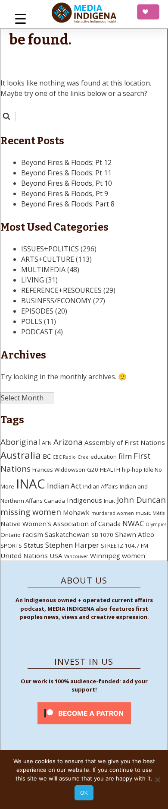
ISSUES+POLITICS (50, 249)
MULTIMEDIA (43, 269)
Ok (84, 792)
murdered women (112, 513)
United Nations (24, 555)
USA (56, 555)
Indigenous (84, 500)
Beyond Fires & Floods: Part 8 (68, 204)
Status (34, 545)
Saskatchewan (67, 534)
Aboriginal (20, 441)
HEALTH (110, 469)
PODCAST (37, 331)
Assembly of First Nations (124, 442)
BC (47, 456)
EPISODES (37, 311)
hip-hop (132, 469)
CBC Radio (64, 457)
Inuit (109, 500)
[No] (157, 779)
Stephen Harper (72, 545)
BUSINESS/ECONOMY (56, 300)
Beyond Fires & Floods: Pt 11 (66, 173)
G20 (92, 469)
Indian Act (64, 486)
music (143, 513)
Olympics (156, 524)
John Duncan (141, 499)
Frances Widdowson (58, 469)
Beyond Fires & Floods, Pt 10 (66, 183)
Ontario (10, 535)
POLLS (31, 321)
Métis (158, 513)
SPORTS (11, 545)
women (133, 555)
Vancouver (76, 556)
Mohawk (76, 512)
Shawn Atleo (134, 534)
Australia (20, 455)
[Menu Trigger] (20, 18)
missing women (30, 511)
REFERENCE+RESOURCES (61, 290)
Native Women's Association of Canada (60, 523)
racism (32, 534)
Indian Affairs (100, 486)
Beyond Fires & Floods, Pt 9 (64, 193)
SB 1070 (102, 535)
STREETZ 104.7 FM (124, 545)
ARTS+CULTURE (47, 259)
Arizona (68, 441)
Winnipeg (105, 555)
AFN (47, 443)
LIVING (32, 280)
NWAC (133, 523)
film (125, 456)
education (103, 456)
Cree (83, 457)
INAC (30, 483)
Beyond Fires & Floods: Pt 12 (66, 162)
